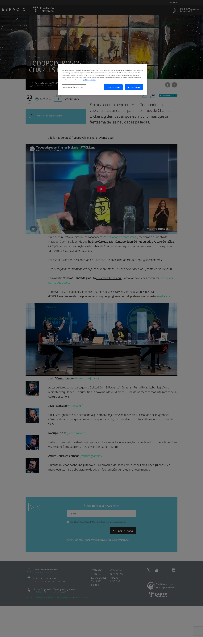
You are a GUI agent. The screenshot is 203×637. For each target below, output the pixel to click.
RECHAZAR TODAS (113, 87)
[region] (102, 79)
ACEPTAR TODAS (134, 87)
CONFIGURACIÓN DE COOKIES (74, 87)
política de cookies (89, 79)
